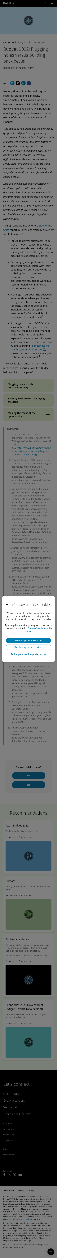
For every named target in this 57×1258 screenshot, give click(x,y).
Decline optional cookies (28, 647)
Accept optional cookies (28, 640)
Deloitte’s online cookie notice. (38, 630)
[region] (28, 629)
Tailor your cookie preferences (28, 654)
